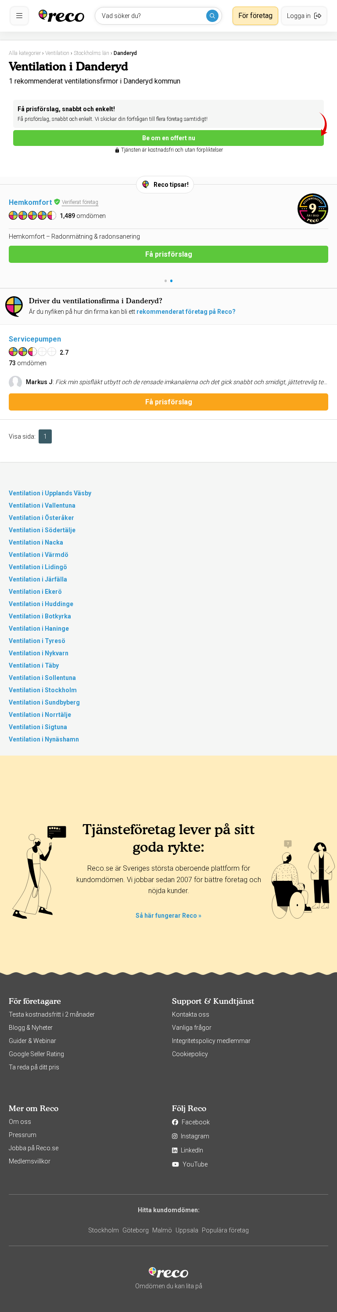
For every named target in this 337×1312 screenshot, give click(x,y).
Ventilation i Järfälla (38, 579)
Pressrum (22, 1134)
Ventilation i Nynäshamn (44, 739)
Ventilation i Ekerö (35, 591)
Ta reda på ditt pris (34, 1067)
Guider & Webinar (32, 1040)
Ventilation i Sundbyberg (44, 702)
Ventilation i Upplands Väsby (50, 493)
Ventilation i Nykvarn (38, 653)
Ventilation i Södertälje (42, 530)
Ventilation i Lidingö (38, 567)
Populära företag (225, 1230)
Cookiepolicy (190, 1054)
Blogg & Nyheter (31, 1027)
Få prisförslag (168, 264)
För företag (255, 15)
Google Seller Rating (36, 1054)
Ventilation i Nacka (36, 542)
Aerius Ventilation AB (44, 202)
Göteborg (135, 1230)
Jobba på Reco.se (33, 1148)
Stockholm (103, 1230)
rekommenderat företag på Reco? (186, 311)
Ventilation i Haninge (39, 628)
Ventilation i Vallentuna (42, 505)
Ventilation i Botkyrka (40, 616)
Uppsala (187, 1230)
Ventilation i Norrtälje (40, 714)
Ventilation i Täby (34, 665)
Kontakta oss (190, 1014)
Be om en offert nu (168, 138)
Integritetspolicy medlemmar (211, 1040)
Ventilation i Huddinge (41, 603)
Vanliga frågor (192, 1027)
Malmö (162, 1230)
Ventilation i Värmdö (38, 554)
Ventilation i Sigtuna (38, 727)
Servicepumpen (35, 339)
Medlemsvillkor (29, 1161)
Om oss (20, 1121)
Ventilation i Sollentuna (42, 677)
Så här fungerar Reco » (168, 915)
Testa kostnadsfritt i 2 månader (52, 1014)
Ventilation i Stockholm (43, 690)
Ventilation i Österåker (41, 517)
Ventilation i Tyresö (37, 640)
